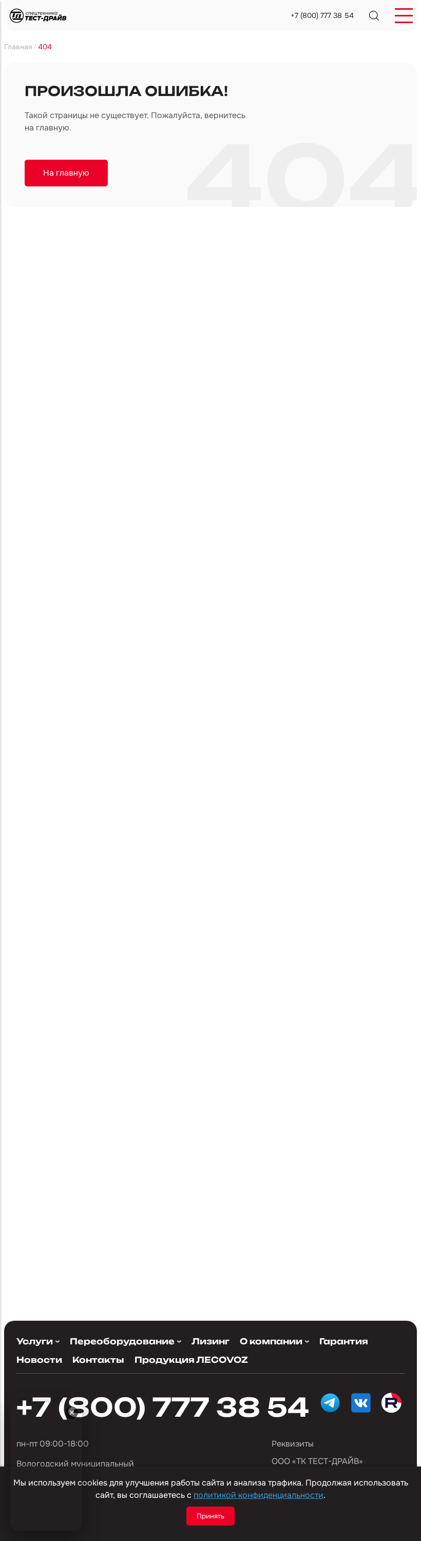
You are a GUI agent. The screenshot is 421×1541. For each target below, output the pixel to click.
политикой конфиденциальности (258, 1495)
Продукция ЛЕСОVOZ (191, 1360)
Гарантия (343, 1341)
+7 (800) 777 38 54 (322, 15)
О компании (271, 1341)
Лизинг (210, 1341)
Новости (39, 1360)
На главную (66, 172)
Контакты (98, 1360)
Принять (210, 1516)
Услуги (34, 1341)
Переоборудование (122, 1341)
